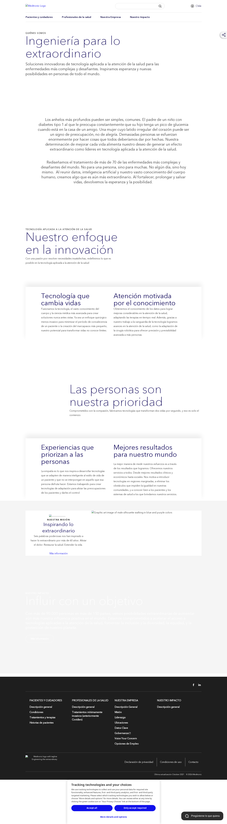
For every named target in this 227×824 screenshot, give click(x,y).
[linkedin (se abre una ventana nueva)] (198, 685)
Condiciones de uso (171, 762)
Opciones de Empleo (127, 744)
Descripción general (40, 707)
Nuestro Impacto (140, 17)
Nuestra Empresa (110, 17)
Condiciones (36, 712)
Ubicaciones (121, 723)
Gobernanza (121, 733)
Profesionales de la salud (76, 17)
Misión (118, 712)
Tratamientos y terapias (42, 717)
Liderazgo (120, 717)
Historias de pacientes (41, 723)
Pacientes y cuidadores (39, 17)
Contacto (193, 762)
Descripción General (126, 707)
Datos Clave (121, 728)
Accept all (92, 808)
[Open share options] (224, 35)
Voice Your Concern (126, 738)
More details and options (113, 817)
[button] (160, 6)
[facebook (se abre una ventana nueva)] (191, 685)
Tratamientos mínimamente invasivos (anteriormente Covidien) (87, 716)
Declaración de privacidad (138, 762)
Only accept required (135, 808)
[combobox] (135, 6)
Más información (58, 553)
